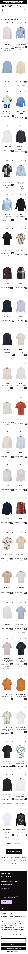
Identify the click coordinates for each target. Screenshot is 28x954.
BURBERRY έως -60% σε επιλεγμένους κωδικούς (13, 1)
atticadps (6, 908)
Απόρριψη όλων (13, 944)
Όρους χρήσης (15, 896)
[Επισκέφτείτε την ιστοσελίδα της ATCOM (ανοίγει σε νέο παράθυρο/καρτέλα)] (13, 951)
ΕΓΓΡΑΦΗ (5, 901)
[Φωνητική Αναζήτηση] (24, 10)
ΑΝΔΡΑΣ (8, 16)
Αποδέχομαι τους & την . (15, 897)
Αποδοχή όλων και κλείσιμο (13, 948)
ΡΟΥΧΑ (13, 16)
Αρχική (2, 16)
